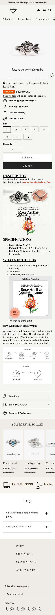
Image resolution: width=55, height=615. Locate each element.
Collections (7, 19)
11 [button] (17, 136)
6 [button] (16, 129)
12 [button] (28, 136)
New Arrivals (42, 19)
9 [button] (44, 129)
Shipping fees (9, 96)
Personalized (24, 19)
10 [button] (7, 136)
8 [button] (34, 129)
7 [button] (25, 129)
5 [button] (6, 129)
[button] (5, 10)
